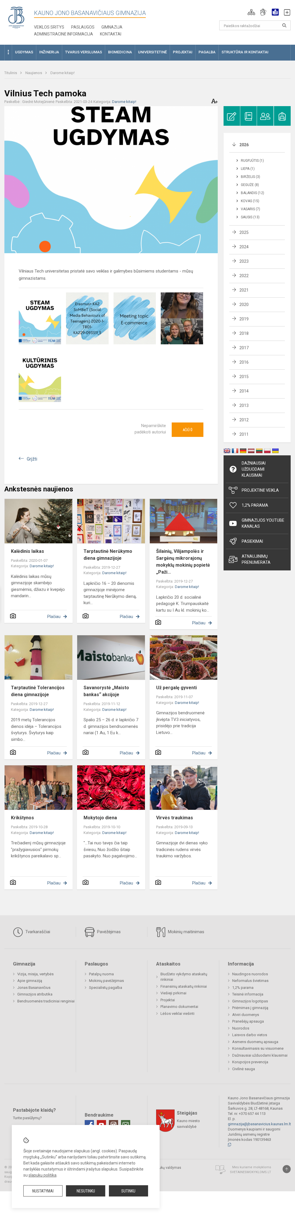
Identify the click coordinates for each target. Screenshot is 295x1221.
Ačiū (187, 429)
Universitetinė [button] (152, 52)
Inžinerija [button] (49, 52)
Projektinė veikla (260, 490)
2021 (244, 290)
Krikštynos (22, 817)
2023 (244, 261)
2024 (244, 247)
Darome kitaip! (62, 73)
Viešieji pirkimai (173, 993)
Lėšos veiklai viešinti (177, 1013)
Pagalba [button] (206, 52)
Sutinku (128, 1191)
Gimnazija (111, 27)
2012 (244, 420)
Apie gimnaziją (29, 980)
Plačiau (53, 616)
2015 (244, 376)
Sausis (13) (250, 217)
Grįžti (32, 459)
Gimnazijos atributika (34, 994)
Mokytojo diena (100, 817)
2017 (244, 347)
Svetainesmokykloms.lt (250, 1172)
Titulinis (11, 73)
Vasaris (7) (250, 209)
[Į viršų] (287, 1169)
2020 (244, 304)
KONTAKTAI (110, 34)
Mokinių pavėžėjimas (106, 980)
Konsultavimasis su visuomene (257, 1048)
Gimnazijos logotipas (250, 1001)
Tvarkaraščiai (37, 931)
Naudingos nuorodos (250, 974)
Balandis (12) (252, 193)
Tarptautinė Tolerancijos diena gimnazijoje (38, 691)
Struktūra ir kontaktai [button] (245, 52)
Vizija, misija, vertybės (35, 974)
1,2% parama (243, 987)
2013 (244, 405)
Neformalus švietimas (250, 980)
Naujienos (34, 73)
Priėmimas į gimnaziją (250, 1008)
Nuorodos (240, 1028)
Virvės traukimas (174, 817)
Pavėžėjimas (108, 931)
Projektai (167, 1000)
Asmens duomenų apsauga (255, 1042)
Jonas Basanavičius (33, 987)
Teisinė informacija (247, 994)
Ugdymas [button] (24, 52)
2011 (244, 434)
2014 (244, 391)
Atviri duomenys (245, 1015)
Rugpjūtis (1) (252, 161)
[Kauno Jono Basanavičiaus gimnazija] (16, 17)
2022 (244, 275)
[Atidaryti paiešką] (284, 25)
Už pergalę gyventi (176, 687)
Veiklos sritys (49, 27)
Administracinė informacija (63, 34)
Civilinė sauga (243, 1069)
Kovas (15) (250, 201)
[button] (251, 12)
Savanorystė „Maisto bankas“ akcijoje (106, 691)
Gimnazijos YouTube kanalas (263, 523)
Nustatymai (43, 1191)
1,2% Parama (255, 505)
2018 (244, 333)
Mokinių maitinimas (185, 931)
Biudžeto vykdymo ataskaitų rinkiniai (183, 977)
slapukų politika (42, 1175)
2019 (244, 319)
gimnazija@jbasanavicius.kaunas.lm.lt (259, 1124)
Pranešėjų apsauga (248, 1021)
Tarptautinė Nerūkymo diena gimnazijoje (108, 554)
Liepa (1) (248, 169)
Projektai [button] (182, 52)
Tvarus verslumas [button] (83, 52)
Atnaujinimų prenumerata (256, 559)
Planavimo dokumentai (179, 1006)
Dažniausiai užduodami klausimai (254, 469)
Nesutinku (86, 1191)
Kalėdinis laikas (27, 551)
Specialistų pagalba (105, 987)
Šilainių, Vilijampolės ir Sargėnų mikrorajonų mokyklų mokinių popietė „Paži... (183, 561)
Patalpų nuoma (101, 974)
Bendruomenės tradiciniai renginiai (46, 1001)
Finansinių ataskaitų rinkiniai (183, 986)
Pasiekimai (252, 541)
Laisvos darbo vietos (249, 1035)
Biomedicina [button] (120, 52)
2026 (244, 144)
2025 (244, 232)
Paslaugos (82, 27)
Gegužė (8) (250, 185)
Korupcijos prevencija (250, 1062)
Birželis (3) (250, 177)
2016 (244, 362)
